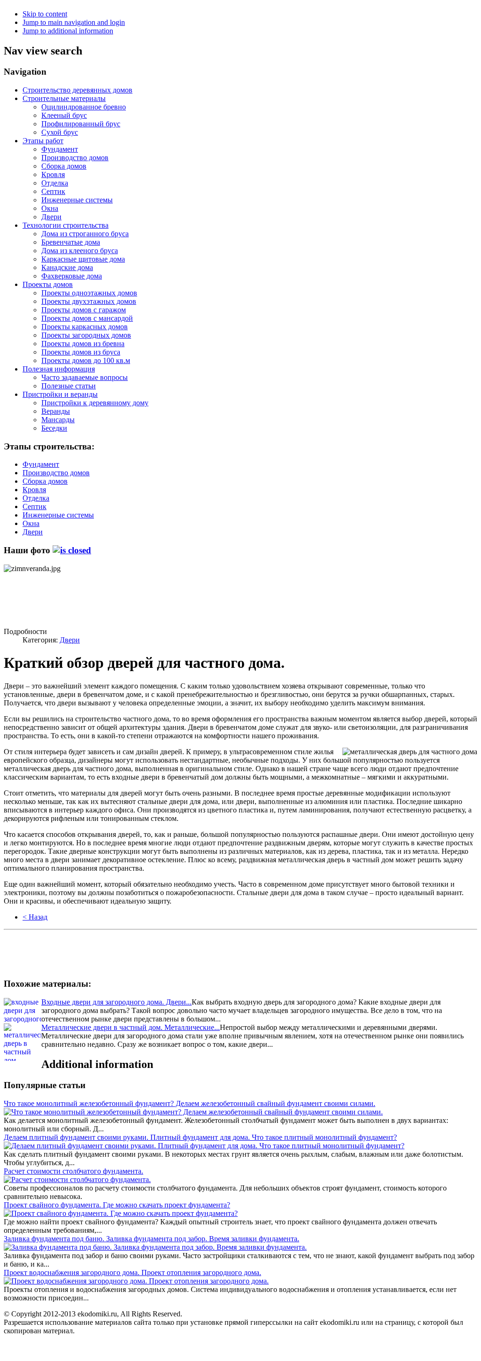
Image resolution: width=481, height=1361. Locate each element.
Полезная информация (59, 369)
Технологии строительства (66, 225)
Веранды (55, 411)
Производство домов (75, 158)
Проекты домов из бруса (80, 352)
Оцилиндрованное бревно (83, 107)
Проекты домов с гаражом (83, 310)
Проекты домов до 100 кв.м (85, 360)
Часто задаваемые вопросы (84, 377)
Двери (51, 217)
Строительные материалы (64, 98)
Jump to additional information (68, 31)
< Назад (35, 917)
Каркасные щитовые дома (83, 259)
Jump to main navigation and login (74, 22)
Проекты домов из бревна (82, 344)
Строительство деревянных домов (77, 90)
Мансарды (58, 420)
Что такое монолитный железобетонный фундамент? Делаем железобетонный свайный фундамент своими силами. (189, 1103)
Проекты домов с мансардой (87, 318)
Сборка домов (63, 166)
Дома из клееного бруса (79, 251)
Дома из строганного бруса (85, 234)
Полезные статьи (68, 386)
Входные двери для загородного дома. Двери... (116, 1002)
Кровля (53, 174)
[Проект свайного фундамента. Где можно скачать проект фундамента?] (121, 1213)
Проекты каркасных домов (84, 327)
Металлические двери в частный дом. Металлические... (130, 1027)
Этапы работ (43, 141)
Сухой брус (59, 132)
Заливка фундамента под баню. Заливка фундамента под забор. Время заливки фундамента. (151, 1239)
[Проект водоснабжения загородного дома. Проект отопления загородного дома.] (136, 1281)
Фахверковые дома (71, 276)
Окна (49, 208)
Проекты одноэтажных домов (89, 293)
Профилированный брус (80, 124)
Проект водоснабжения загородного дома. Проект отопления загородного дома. (132, 1272)
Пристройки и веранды (60, 394)
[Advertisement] (79, 596)
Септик (53, 191)
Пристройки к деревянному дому (94, 403)
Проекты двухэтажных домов (88, 301)
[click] (72, 550)
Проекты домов (48, 284)
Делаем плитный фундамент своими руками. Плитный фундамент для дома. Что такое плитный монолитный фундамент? (200, 1137)
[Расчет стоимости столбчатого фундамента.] (77, 1179)
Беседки (54, 428)
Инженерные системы (77, 200)
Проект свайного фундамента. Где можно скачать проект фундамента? (117, 1205)
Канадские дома (67, 267)
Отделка (54, 183)
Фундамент (59, 149)
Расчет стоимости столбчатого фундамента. (73, 1171)
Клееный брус (64, 115)
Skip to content (45, 14)
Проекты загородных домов (86, 335)
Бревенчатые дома (70, 242)
